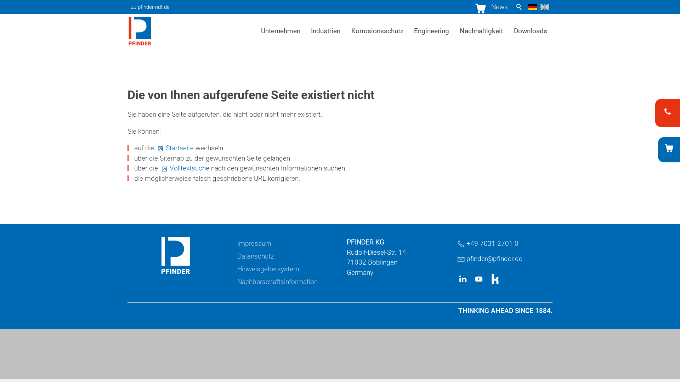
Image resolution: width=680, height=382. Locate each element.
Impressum (254, 243)
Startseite (180, 148)
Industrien (325, 31)
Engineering (431, 31)
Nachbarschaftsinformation (277, 282)
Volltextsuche (189, 168)
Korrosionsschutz (377, 31)
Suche (519, 7)
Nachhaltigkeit (481, 31)
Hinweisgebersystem (268, 269)
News (499, 7)
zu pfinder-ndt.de (150, 7)
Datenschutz (255, 256)
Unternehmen (280, 31)
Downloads (530, 31)
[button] (463, 279)
